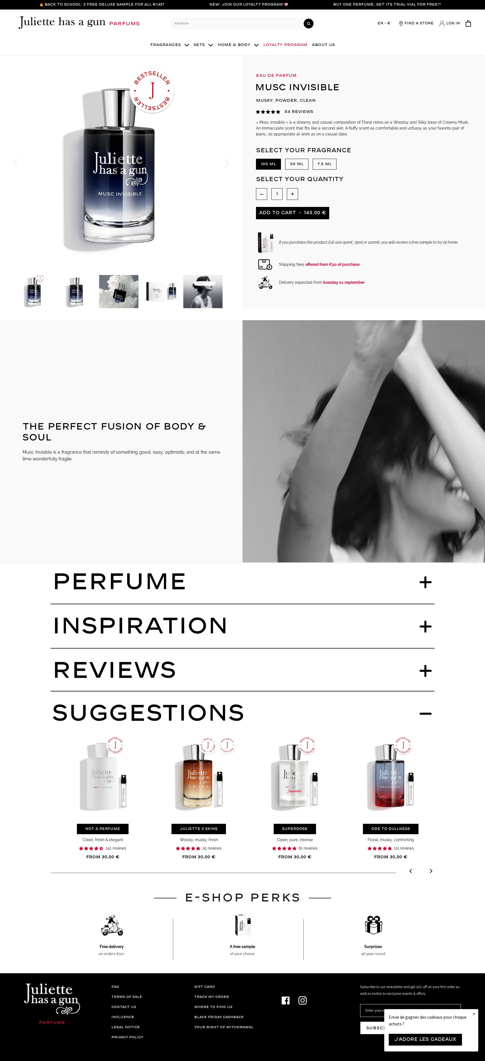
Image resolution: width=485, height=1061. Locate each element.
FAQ (115, 987)
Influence (122, 1017)
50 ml (297, 164)
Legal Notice (125, 1027)
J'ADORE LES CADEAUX (425, 1039)
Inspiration (140, 626)
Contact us (123, 1007)
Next (227, 163)
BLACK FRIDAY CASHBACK (219, 1017)
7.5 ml (324, 164)
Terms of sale (126, 997)
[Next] (430, 872)
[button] (268, 112)
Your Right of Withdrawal (223, 1027)
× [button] (473, 1014)
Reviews (114, 671)
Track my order (211, 997)
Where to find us (213, 1007)
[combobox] (242, 23)
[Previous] (411, 872)
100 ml (268, 164)
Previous (15, 163)
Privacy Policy (127, 1037)
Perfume (119, 582)
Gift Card (204, 987)
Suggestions (148, 713)
